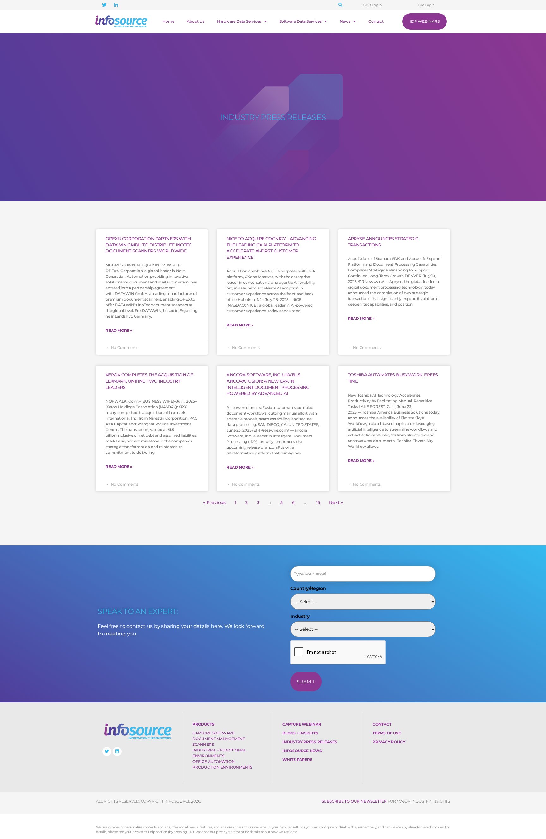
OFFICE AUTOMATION (213, 761)
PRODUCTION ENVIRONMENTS (222, 767)
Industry (299, 616)
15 (318, 502)
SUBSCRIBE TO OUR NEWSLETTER (354, 801)
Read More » (119, 330)
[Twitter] (106, 751)
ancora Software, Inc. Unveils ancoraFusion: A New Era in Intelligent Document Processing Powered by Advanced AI (268, 384)
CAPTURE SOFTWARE (213, 733)
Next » (336, 502)
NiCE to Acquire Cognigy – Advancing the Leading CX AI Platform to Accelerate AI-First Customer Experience (271, 248)
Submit (306, 681)
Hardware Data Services (239, 21)
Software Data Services (300, 21)
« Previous (214, 502)
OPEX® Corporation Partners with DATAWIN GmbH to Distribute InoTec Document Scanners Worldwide (149, 245)
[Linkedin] (117, 751)
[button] (340, 5)
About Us (195, 21)
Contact (376, 21)
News (345, 21)
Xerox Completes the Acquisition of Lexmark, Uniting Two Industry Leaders (149, 381)
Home (168, 21)
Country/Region (308, 588)
